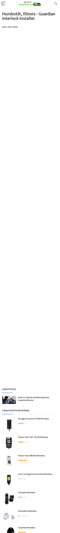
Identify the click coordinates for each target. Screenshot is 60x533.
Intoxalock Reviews (27, 511)
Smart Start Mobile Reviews (31, 455)
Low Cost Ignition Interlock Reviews (35, 474)
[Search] (55, 3)
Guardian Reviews (26, 527)
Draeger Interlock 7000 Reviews (33, 418)
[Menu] (3, 3)
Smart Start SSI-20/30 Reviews (33, 437)
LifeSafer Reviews (26, 492)
